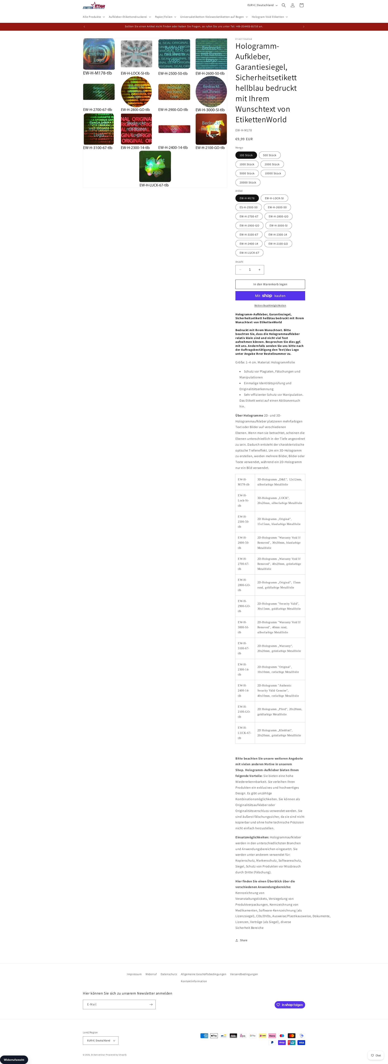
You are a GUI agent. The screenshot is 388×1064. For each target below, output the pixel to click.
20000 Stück (248, 182)
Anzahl (239, 261)
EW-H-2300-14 (278, 234)
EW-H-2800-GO (278, 216)
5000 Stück (247, 173)
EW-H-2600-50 (277, 207)
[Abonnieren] (151, 1004)
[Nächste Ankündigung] (303, 27)
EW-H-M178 (247, 198)
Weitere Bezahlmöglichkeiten (270, 305)
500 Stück (269, 155)
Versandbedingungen (244, 974)
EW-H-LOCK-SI (274, 198)
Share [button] (244, 940)
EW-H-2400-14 (249, 243)
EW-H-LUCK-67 (249, 253)
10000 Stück (273, 173)
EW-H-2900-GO (249, 225)
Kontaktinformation (194, 981)
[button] (93, 17)
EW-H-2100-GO (278, 243)
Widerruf (151, 974)
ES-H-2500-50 (249, 207)
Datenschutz (169, 974)
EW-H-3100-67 (249, 234)
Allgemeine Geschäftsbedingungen (204, 974)
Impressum (134, 974)
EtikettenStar (98, 1054)
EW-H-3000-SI (279, 225)
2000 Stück (272, 164)
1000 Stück (247, 164)
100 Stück (246, 155)
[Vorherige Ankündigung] (84, 27)
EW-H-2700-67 (249, 216)
